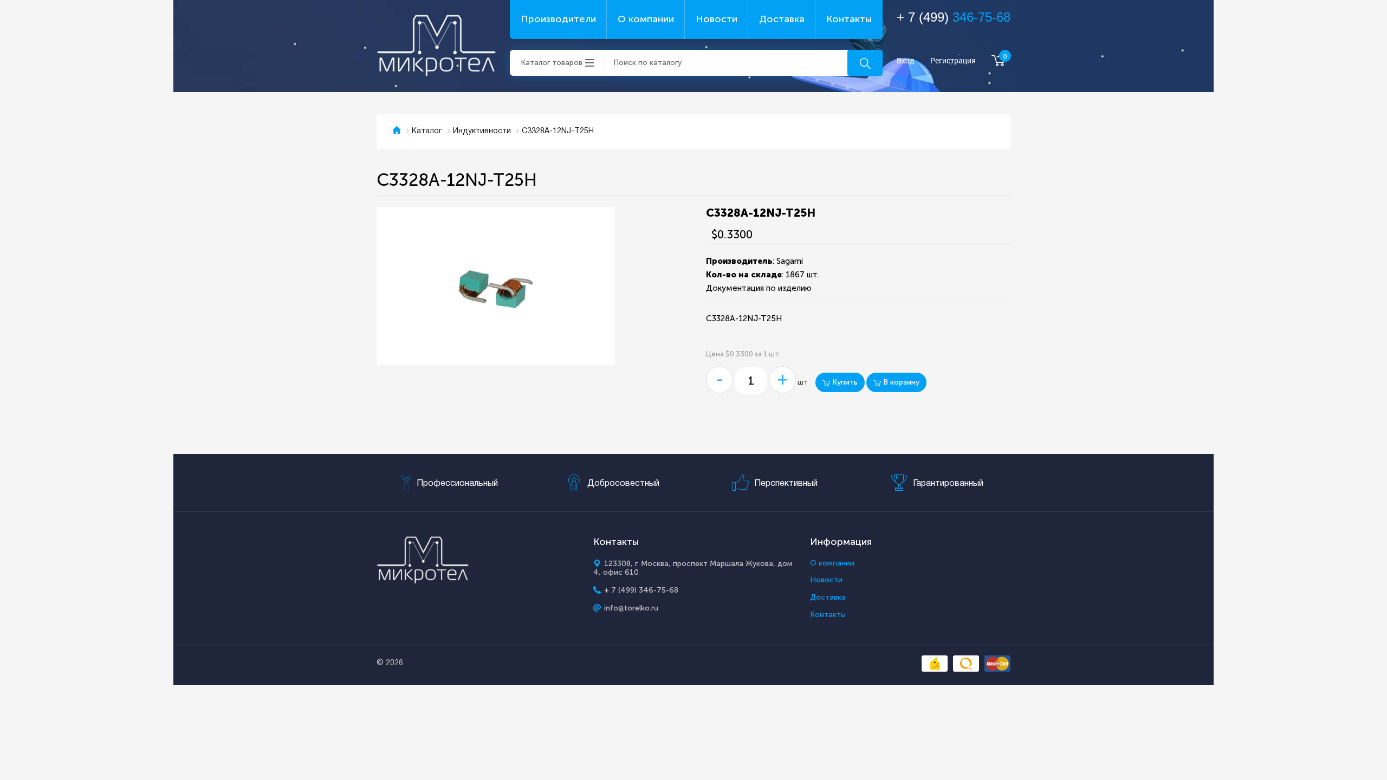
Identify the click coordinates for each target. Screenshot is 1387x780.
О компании (646, 19)
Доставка (782, 19)
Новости (716, 19)
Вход (906, 61)
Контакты (849, 19)
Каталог (427, 131)
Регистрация (953, 61)
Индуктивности (482, 131)
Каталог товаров (551, 62)
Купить (844, 382)
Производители (558, 19)
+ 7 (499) (953, 17)
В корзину (900, 382)
